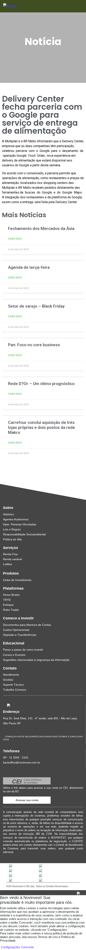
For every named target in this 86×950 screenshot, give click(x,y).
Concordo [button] (27, 947)
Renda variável (12, 559)
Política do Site (12, 539)
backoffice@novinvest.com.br (21, 762)
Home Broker (11, 594)
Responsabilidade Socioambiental (24, 534)
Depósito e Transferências (19, 634)
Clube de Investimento (17, 580)
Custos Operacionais (16, 629)
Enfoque (8, 604)
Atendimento (11, 674)
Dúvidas (8, 679)
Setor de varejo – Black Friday (36, 306)
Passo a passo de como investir (23, 649)
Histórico (8, 514)
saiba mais (15, 238)
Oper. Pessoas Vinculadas (19, 524)
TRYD (7, 599)
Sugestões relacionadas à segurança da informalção (36, 659)
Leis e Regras (12, 529)
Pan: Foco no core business (34, 344)
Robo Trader (11, 609)
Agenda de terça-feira (29, 267)
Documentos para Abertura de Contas (27, 624)
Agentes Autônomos (15, 519)
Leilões (7, 564)
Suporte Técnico (13, 684)
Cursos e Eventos (14, 654)
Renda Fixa (10, 554)
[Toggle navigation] (74, 6)
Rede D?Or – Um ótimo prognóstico (41, 383)
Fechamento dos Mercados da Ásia (41, 228)
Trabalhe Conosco (14, 689)
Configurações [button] (10, 947)
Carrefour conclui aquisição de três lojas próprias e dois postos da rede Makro (41, 427)
